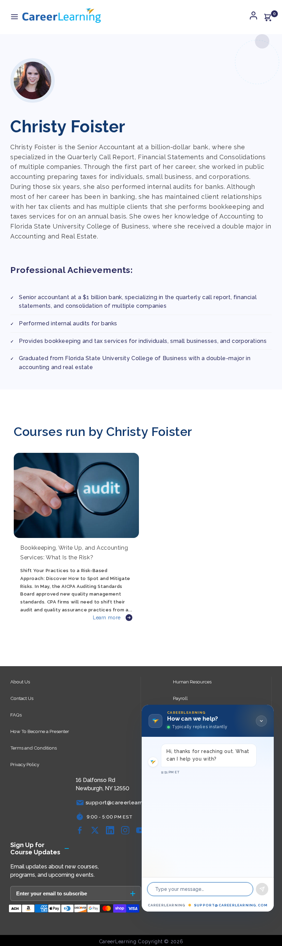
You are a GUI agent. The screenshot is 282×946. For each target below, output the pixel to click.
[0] (267, 17)
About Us (20, 681)
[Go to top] (266, 920)
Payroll (180, 698)
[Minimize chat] (261, 720)
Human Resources (192, 681)
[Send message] (262, 889)
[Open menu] (14, 17)
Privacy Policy (24, 764)
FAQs (16, 715)
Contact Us (21, 698)
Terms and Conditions (33, 748)
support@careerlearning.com (231, 905)
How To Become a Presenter (39, 731)
